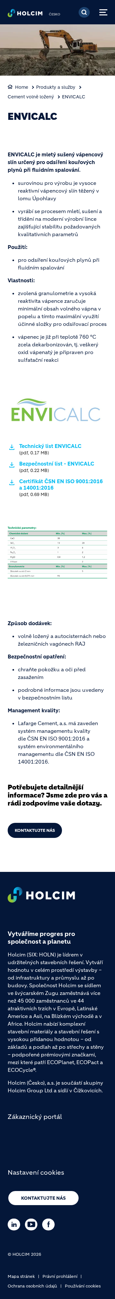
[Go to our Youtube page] (33, 1224)
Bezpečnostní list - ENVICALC (56, 466)
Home (21, 87)
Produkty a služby (55, 87)
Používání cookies (83, 1286)
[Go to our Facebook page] (50, 1224)
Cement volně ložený (31, 97)
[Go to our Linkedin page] (15, 1224)
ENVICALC (73, 97)
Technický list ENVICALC (50, 449)
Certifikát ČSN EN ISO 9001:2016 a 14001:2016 (61, 487)
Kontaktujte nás (35, 830)
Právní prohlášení (59, 1276)
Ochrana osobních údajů (32, 1286)
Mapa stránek (21, 1276)
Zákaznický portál (35, 1117)
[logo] (25, 15)
